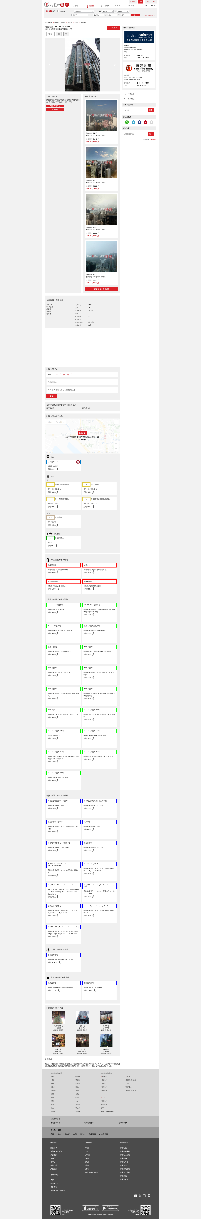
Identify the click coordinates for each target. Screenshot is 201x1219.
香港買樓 (123, 1165)
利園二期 (82, 1026)
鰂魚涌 (53, 1111)
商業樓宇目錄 (89, 1123)
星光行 (103, 1108)
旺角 (77, 1087)
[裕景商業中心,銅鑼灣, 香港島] (58, 1017)
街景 (66, 34)
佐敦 (77, 1097)
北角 (52, 1108)
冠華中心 (104, 1101)
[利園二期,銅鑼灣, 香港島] (82, 1017)
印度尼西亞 (103, 1134)
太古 (77, 1101)
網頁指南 (53, 1169)
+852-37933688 (143, 58)
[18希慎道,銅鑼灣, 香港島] (106, 1040)
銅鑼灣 (53, 1090)
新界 (128, 1076)
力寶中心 (104, 1083)
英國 (87, 1165)
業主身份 (55, 109)
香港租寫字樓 (125, 1151)
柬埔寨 (87, 1155)
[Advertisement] (82, 347)
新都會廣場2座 (131, 1080)
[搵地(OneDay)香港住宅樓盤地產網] (56, 4)
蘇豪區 (77, 1080)
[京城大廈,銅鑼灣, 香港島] (82, 1040)
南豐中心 (129, 1087)
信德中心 (104, 1087)
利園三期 (58, 1049)
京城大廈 (82, 1049)
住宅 (76, 6)
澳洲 (87, 1162)
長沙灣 (77, 1083)
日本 (87, 1151)
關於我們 (53, 1148)
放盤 (140, 2)
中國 (87, 1148)
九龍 (103, 1097)
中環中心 (104, 1080)
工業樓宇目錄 (122, 1123)
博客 (52, 1180)
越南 (59, 1134)
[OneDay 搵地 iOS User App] (90, 1208)
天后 (77, 1094)
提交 (51, 396)
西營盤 (77, 1104)
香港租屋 (123, 1148)
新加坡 (82, 1134)
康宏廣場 (104, 1104)
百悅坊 (128, 1083)
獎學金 (52, 1162)
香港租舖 (123, 1158)
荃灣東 (77, 1111)
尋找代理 (53, 1165)
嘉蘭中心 (106, 1026)
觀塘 (52, 1101)
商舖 (132, 6)
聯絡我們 (53, 1158)
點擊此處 (82, 433)
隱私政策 (111, 1214)
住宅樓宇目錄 (55, 1123)
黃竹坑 (53, 1104)
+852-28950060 (143, 85)
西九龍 (77, 1108)
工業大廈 (106, 6)
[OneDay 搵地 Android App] (110, 1208)
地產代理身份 (55, 106)
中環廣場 (104, 1090)
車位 (118, 6)
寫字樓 (91, 6)
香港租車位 (124, 1162)
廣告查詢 (53, 1155)
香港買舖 (123, 1176)
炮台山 (77, 1076)
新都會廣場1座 (131, 1090)
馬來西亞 (92, 1134)
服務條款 (105, 1214)
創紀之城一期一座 (107, 1111)
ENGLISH (153, 6)
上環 (52, 1083)
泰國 (75, 1134)
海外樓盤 (132, 2)
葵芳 (77, 1090)
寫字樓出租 (86, 408)
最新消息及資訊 (56, 1151)
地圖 (59, 34)
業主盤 (62, 11)
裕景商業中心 (58, 1026)
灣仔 (52, 1076)
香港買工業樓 (125, 1172)
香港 (52, 1134)
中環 (52, 1080)
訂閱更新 (113, 27)
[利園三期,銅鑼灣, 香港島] (58, 1040)
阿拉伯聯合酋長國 (91, 1172)
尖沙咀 (53, 1087)
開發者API (54, 1183)
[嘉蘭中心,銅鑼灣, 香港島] (106, 1017)
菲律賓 (67, 1134)
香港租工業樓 (125, 1155)
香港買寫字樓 (125, 1169)
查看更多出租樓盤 (101, 289)
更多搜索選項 (149, 16)
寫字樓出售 (50, 408)
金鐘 (52, 1097)
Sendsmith (153, 139)
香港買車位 (124, 1179)
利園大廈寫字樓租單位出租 (96, 136)
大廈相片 (50, 34)
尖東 (52, 1094)
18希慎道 (106, 1049)
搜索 (135, 15)
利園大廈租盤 (90, 96)
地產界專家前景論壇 (57, 1190)
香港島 (104, 1076)
